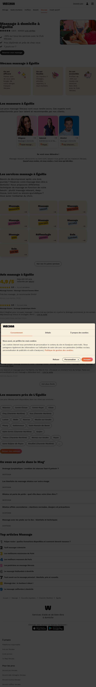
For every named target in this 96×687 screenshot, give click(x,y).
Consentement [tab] (17, 333)
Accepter (87, 359)
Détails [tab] (48, 333)
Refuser (56, 359)
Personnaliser (70, 359)
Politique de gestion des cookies (59, 350)
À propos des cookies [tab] (79, 333)
